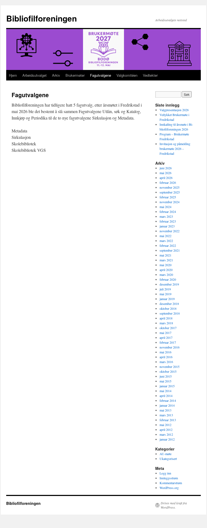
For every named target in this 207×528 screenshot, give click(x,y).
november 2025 (170, 187)
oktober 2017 (168, 328)
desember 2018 (169, 303)
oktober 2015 (168, 371)
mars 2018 (166, 323)
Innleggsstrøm (169, 478)
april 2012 (166, 429)
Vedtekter (150, 75)
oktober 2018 (168, 308)
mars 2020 (166, 274)
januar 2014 (167, 405)
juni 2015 (166, 376)
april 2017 (166, 337)
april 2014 (166, 395)
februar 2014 (168, 400)
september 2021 (170, 250)
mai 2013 (165, 410)
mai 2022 (165, 236)
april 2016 (166, 357)
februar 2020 (168, 279)
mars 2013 (166, 415)
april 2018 (166, 318)
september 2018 (170, 313)
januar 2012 (167, 439)
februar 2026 (168, 182)
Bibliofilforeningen (41, 18)
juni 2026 (166, 168)
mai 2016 (165, 352)
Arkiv (56, 75)
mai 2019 (165, 294)
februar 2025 (168, 197)
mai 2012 (165, 425)
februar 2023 (168, 221)
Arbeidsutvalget (34, 75)
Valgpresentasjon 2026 (174, 110)
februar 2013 (168, 420)
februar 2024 (168, 211)
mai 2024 (165, 207)
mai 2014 (165, 391)
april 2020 (166, 269)
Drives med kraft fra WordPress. (174, 505)
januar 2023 (167, 226)
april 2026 (166, 177)
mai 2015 (165, 381)
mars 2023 (166, 216)
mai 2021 (165, 255)
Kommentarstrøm (171, 483)
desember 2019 (169, 284)
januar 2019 (167, 299)
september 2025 (170, 192)
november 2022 (170, 231)
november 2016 (170, 347)
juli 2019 (165, 289)
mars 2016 (166, 362)
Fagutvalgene (100, 75)
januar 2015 (167, 386)
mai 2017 (165, 332)
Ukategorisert (168, 458)
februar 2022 (168, 245)
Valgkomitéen (126, 75)
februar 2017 (168, 342)
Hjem (13, 75)
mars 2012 (166, 434)
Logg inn (165, 473)
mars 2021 (166, 260)
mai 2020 (165, 265)
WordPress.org (169, 487)
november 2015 (170, 366)
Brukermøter (75, 75)
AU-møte (165, 454)
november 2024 (170, 202)
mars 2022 (166, 240)
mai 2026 (165, 173)
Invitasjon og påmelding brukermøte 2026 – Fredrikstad (175, 149)
